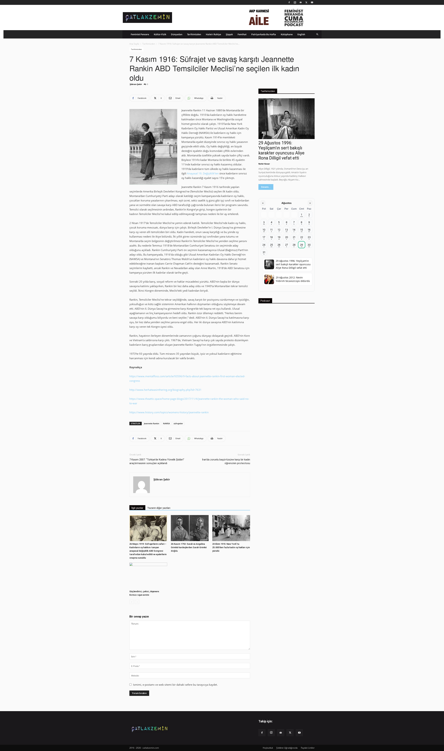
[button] (317, 34)
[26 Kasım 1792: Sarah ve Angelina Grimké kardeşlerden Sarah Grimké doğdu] (190, 528)
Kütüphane (287, 34)
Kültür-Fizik (160, 34)
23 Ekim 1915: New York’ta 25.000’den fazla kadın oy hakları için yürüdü (231, 547)
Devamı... (266, 187)
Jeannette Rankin (151, 423)
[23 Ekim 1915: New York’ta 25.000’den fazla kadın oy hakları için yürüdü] (231, 528)
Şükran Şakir (136, 84)
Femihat (242, 34)
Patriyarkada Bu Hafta (263, 34)
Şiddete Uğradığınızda (287, 747)
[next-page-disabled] (137, 602)
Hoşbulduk (268, 747)
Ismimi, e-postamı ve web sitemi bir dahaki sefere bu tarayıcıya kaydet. (175, 684)
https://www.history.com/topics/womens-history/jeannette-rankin (169, 412)
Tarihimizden (194, 34)
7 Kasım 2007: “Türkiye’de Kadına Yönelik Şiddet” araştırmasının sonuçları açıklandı (156, 461)
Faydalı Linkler (308, 747)
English (301, 34)
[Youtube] (312, 2)
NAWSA (166, 423)
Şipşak (229, 34)
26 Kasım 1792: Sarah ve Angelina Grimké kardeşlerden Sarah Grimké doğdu (189, 547)
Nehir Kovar (264, 163)
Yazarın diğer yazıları (158, 508)
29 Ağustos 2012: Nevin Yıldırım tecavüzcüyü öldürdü (293, 279)
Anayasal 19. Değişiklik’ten (203, 173)
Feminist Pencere (140, 34)
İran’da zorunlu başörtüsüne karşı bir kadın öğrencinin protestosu (226, 461)
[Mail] (300, 2)
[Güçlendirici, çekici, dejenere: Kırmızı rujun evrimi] (148, 576)
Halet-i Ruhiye (213, 34)
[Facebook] (289, 2)
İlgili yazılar (137, 508)
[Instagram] (294, 2)
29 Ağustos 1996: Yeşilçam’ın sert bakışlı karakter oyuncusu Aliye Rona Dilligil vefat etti (281, 150)
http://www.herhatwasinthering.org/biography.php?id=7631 (165, 389)
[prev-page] (131, 602)
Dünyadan (176, 34)
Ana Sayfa (134, 43)
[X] (306, 2)
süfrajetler (178, 423)
